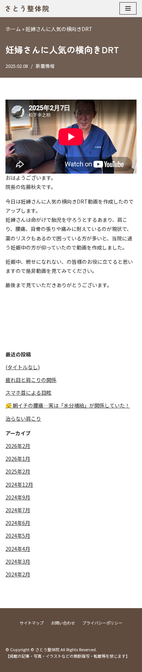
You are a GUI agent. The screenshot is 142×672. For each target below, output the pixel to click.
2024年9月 (17, 497)
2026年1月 (17, 458)
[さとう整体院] (27, 8)
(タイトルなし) (22, 367)
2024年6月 (17, 522)
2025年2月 (17, 471)
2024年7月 (17, 510)
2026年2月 (17, 445)
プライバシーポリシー (102, 623)
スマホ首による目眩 (28, 392)
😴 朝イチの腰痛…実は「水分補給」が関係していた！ (67, 405)
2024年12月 (19, 484)
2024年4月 (17, 548)
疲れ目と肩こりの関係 (30, 379)
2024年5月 (17, 535)
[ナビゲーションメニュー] (128, 8)
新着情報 (45, 65)
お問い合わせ (63, 623)
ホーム (13, 28)
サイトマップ (32, 623)
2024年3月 (17, 561)
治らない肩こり (23, 418)
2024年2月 (17, 574)
